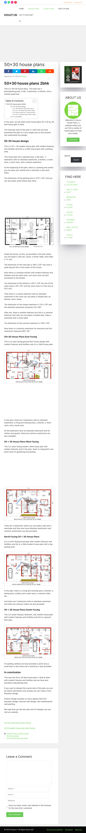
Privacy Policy (68, 2)
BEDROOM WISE (70, 198)
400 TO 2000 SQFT (26, 15)
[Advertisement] (43, 42)
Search (67, 156)
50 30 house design (20, 106)
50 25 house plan (13, 736)
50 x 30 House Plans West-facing (25, 110)
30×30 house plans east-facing (17, 723)
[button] (20, 21)
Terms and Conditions (55, 830)
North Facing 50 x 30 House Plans (25, 112)
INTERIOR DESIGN (70, 221)
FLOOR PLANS (48, 9)
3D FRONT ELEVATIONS (71, 183)
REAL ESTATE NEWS (72, 228)
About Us (78, 830)
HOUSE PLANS (33, 9)
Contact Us (78, 2)
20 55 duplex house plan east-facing (19, 728)
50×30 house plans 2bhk (16, 104)
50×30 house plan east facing (17, 738)
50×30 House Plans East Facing (25, 108)
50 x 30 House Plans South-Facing (26, 114)
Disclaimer (69, 830)
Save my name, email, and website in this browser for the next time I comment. (30, 806)
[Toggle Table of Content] (33, 101)
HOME (21, 9)
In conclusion (18, 116)
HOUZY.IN (10, 15)
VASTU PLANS (63, 9)
